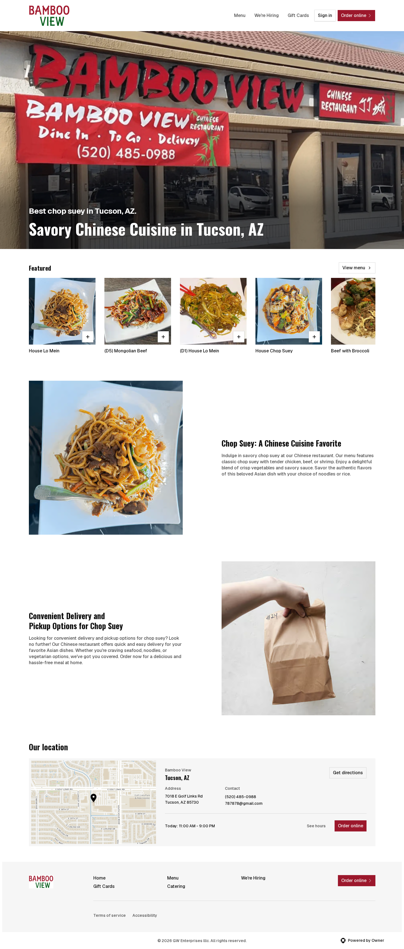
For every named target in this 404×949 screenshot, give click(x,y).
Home (99, 878)
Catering (176, 886)
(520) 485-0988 (240, 796)
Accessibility (144, 915)
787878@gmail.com (244, 803)
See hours (316, 825)
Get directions (348, 773)
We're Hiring (266, 15)
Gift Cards (298, 15)
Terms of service (109, 915)
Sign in (325, 15)
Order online (350, 826)
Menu (239, 15)
